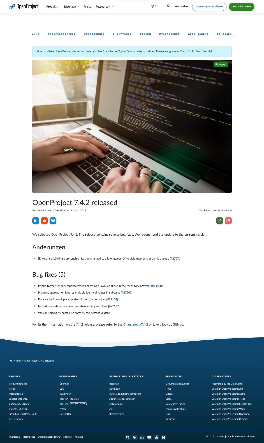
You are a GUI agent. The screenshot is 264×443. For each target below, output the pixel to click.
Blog (18, 361)
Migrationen (169, 34)
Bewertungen (16, 419)
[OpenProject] (11, 361)
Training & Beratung (176, 409)
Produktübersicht (18, 384)
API (111, 409)
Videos (169, 399)
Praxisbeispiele (62, 34)
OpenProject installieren (209, 6)
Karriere (63, 404)
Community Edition (19, 404)
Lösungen (70, 6)
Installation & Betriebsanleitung (125, 394)
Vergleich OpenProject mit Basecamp (230, 414)
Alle (36, 34)
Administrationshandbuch (122, 399)
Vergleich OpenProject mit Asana (228, 394)
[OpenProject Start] (24, 7)
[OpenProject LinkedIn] (142, 437)
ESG (61, 389)
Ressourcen (103, 6)
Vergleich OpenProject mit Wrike (228, 409)
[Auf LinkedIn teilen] (35, 220)
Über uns (64, 384)
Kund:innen (65, 394)
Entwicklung (115, 404)
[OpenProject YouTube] (149, 437)
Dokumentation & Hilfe (177, 384)
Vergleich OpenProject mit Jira (227, 389)
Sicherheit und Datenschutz (23, 414)
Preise (12, 389)
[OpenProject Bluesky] (163, 437)
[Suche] (168, 6)
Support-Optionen (18, 399)
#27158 (112, 299)
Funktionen (122, 34)
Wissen (145, 34)
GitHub (178, 324)
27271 (176, 258)
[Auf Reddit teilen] (44, 220)
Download (114, 389)
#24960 (157, 286)
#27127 (114, 306)
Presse (62, 409)
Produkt (51, 6)
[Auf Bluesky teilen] (53, 220)
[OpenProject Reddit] (156, 437)
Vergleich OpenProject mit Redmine (230, 419)
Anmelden (181, 6)
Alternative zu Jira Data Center (227, 384)
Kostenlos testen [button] (242, 6)
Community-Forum (175, 404)
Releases (224, 34)
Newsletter (65, 414)
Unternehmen (94, 34)
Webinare (170, 419)
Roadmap (114, 384)
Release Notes (116, 414)
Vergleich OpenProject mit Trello (228, 399)
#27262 (126, 292)
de (157, 6)
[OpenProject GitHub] (128, 437)
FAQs (168, 389)
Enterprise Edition (18, 409)
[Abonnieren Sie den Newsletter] (219, 220)
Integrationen (16, 394)
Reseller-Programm (69, 399)
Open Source (198, 34)
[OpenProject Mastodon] (135, 437)
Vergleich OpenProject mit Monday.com (232, 404)
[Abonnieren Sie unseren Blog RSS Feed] (228, 220)
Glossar (169, 394)
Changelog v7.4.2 (135, 324)
